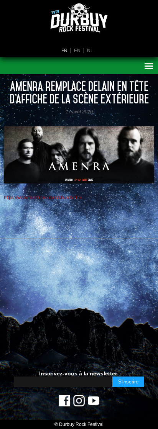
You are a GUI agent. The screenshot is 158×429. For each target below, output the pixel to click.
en (77, 50)
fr (64, 50)
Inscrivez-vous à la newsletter (78, 373)
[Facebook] (64, 402)
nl (90, 50)
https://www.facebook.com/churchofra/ (43, 197)
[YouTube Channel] (93, 402)
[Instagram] (79, 402)
